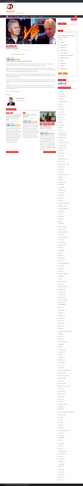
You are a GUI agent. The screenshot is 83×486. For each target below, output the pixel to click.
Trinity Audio (18, 54)
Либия (60, 312)
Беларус (60, 119)
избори (60, 234)
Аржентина (61, 109)
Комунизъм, (61, 294)
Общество (61, 352)
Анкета (60, 106)
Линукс (60, 440)
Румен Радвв (61, 391)
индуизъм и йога (63, 47)
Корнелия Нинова (62, 299)
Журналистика (61, 226)
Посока (10, 11)
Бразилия (60, 125)
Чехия (60, 479)
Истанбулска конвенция (63, 263)
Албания (60, 99)
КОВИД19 (8, 113)
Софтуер (60, 435)
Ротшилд (60, 388)
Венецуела (61, 166)
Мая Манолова (61, 148)
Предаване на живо (62, 375)
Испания (60, 260)
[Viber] (12, 59)
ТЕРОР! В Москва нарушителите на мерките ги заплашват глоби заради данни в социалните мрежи (14, 117)
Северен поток (61, 414)
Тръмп (60, 408)
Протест (60, 153)
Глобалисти (61, 190)
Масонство (61, 318)
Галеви (60, 140)
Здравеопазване (62, 229)
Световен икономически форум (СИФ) (66, 412)
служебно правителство (63, 430)
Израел (60, 239)
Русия (15, 46)
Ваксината (61, 161)
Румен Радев (61, 393)
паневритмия (62, 65)
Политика (61, 362)
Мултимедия (33, 16)
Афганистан (61, 114)
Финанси (60, 472)
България (60, 133)
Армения (60, 112)
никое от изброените (64, 52)
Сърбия (60, 456)
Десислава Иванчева (63, 142)
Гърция (60, 198)
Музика (60, 328)
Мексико (60, 320)
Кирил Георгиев (50, 129)
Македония (61, 315)
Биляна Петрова (62, 134)
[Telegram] (14, 59)
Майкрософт (61, 304)
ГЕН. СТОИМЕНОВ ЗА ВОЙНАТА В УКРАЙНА (45, 127)
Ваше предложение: (63, 68)
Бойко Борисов (62, 137)
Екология (60, 216)
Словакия (61, 427)
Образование (61, 349)
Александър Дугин (62, 101)
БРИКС (60, 127)
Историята (17, 16)
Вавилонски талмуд (62, 159)
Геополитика (11, 46)
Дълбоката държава (62, 208)
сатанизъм (62, 60)
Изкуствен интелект (62, 237)
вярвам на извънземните (64, 58)
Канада (60, 271)
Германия (61, 187)
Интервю (53, 122)
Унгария (60, 469)
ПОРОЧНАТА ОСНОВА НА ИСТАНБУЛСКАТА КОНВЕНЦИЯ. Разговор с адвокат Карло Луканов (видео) (50, 152)
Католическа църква (62, 273)
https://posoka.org (20, 100)
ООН (60, 354)
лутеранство (62, 42)
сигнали (60, 422)
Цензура (60, 155)
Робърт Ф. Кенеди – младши (64, 386)
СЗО (60, 420)
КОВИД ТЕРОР (62, 286)
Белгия (60, 122)
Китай (60, 284)
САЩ (60, 407)
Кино (60, 279)
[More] (19, 59)
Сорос (60, 433)
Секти (60, 417)
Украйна (53, 124)
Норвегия (61, 344)
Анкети (11, 16)
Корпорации (61, 302)
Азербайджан (61, 96)
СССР (60, 448)
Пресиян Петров (16, 50)
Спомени (60, 443)
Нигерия (60, 339)
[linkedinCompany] (61, 83)
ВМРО (60, 177)
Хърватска (61, 477)
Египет (60, 213)
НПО (60, 150)
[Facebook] (7, 59)
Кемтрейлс (61, 276)
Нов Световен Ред (62, 341)
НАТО (41, 124)
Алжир (60, 104)
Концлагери (61, 297)
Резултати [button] (65, 73)
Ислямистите (61, 258)
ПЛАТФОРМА (41, 16)
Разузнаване (45, 124)
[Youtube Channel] (65, 83)
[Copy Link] (17, 59)
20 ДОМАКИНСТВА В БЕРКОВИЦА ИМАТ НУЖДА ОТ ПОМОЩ (13, 152)
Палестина (61, 357)
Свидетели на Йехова (64, 45)
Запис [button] (60, 73)
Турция (60, 461)
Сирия (60, 425)
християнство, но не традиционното (66, 55)
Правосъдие (61, 373)
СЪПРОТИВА (61, 453)
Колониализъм (61, 292)
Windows (61, 437)
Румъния (60, 396)
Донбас (60, 466)
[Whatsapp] (10, 59)
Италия (60, 268)
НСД (60, 346)
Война (7, 46)
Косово (60, 307)
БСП (60, 130)
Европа (60, 211)
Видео (41, 122)
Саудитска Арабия (62, 404)
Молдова (60, 326)
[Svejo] (15, 59)
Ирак (60, 252)
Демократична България (63, 203)
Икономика (61, 242)
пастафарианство (63, 63)
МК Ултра (61, 323)
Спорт (60, 446)
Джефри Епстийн (62, 206)
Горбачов (60, 192)
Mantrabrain (27, 484)
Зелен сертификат (62, 232)
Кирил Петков (61, 145)
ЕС (59, 221)
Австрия (60, 93)
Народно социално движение (64, 331)
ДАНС (60, 200)
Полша (60, 365)
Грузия (60, 195)
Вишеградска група (62, 174)
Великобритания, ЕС (63, 164)
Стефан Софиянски (62, 451)
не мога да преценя (63, 50)
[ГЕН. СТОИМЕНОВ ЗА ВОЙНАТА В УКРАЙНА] (48, 117)
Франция (60, 474)
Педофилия (61, 360)
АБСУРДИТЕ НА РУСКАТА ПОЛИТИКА (29, 115)
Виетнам (60, 172)
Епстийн (60, 219)
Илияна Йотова (62, 245)
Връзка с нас (25, 16)
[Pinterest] (8, 59)
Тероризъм (61, 459)
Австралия (61, 91)
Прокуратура (61, 378)
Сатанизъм (61, 401)
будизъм (61, 39)
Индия (60, 247)
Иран (60, 255)
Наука (60, 336)
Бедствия (60, 117)
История (60, 266)
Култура (60, 310)
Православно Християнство (64, 370)
